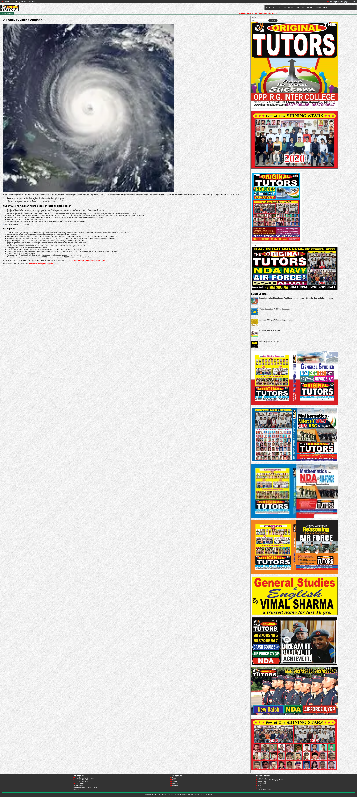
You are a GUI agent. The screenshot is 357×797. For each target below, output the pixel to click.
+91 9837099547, (12, 1)
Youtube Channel (321, 7)
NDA (259, 785)
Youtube (175, 778)
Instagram (175, 785)
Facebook (175, 780)
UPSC (260, 787)
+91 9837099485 (28, 1)
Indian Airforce (263, 778)
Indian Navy (262, 783)
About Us (276, 7)
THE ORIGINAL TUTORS (165, 794)
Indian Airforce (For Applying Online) (271, 780)
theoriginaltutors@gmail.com (342, 1)
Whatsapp (175, 783)
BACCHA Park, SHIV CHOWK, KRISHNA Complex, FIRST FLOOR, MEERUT (85, 786)
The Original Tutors (264, 789)
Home (268, 7)
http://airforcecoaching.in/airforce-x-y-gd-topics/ (87, 260)
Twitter (174, 782)
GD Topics (300, 7)
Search (253, 18)
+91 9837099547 (82, 780)
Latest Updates (288, 7)
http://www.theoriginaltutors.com (41, 264)
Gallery (309, 7)
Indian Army (262, 782)
